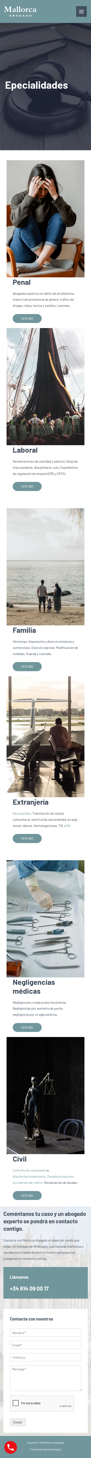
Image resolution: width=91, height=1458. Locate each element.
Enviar (17, 1422)
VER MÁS (27, 318)
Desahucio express (60, 1176)
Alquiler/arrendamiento (29, 1176)
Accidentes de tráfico (28, 1182)
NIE (68, 826)
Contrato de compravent (30, 1170)
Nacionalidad (22, 813)
